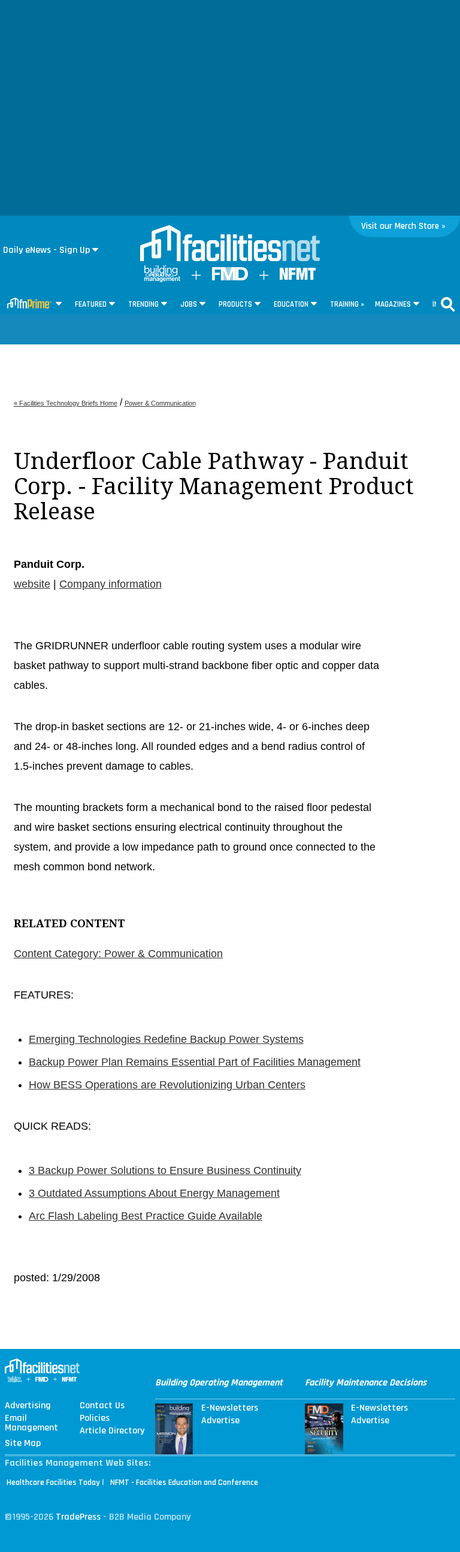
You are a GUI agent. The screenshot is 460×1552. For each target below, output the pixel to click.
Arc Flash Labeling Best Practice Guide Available (145, 1216)
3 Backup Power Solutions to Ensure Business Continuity (165, 1170)
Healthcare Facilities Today (53, 1482)
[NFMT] (298, 277)
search (448, 304)
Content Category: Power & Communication (118, 954)
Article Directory (112, 1431)
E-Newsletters (229, 1408)
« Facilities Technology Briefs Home (65, 403)
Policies (95, 1418)
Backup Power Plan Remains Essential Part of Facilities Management (195, 1062)
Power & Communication (160, 403)
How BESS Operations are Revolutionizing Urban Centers (167, 1085)
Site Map (23, 1443)
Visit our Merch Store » (403, 226)
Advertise (220, 1421)
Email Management (31, 1423)
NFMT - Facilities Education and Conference (184, 1482)
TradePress (78, 1517)
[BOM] (162, 279)
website (32, 584)
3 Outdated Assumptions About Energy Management (154, 1193)
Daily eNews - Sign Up (46, 250)
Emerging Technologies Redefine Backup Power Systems (166, 1039)
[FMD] (230, 277)
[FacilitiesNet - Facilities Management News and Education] (230, 244)
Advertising (28, 1406)
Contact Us (102, 1406)
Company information (110, 584)
